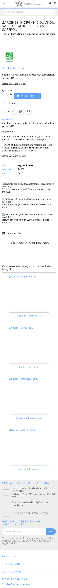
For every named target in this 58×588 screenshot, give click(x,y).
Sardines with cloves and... (29, 418)
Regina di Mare (25, 165)
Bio (3, 173)
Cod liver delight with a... (29, 315)
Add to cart (27, 96)
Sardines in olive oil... (29, 366)
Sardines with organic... (29, 469)
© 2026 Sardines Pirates (16, 584)
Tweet (21, 111)
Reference (6, 169)
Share (13, 111)
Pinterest (28, 111)
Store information (14, 579)
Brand (5, 165)
